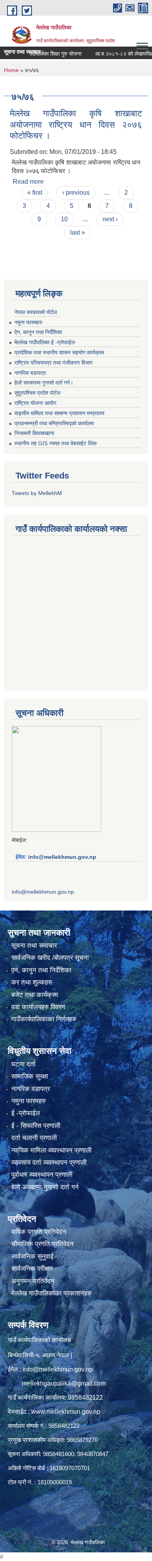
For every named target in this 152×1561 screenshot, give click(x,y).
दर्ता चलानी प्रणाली (34, 1138)
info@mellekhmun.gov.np (62, 857)
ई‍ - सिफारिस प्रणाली (35, 1125)
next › (110, 219)
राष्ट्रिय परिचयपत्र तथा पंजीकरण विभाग (53, 363)
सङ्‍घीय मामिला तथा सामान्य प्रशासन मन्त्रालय (59, 413)
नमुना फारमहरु (28, 322)
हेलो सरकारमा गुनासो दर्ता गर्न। (43, 382)
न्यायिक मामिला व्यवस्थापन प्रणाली (51, 1150)
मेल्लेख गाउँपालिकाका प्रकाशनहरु (51, 1293)
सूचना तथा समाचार (34, 945)
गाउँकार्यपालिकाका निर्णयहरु (43, 1019)
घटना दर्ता (23, 1064)
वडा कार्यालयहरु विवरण (38, 1007)
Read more (28, 181)
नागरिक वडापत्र (30, 1089)
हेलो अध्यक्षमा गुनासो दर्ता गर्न (45, 1187)
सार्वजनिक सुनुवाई (32, 1256)
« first (34, 192)
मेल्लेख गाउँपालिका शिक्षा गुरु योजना (36, 54)
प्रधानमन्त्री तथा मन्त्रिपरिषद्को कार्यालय (54, 423)
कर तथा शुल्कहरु (31, 982)
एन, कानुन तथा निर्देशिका (41, 970)
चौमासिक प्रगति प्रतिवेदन (42, 1244)
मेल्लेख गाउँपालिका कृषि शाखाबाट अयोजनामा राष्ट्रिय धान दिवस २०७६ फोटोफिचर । (76, 124)
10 (64, 219)
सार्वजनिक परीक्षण (32, 1268)
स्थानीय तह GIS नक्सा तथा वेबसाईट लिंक (55, 443)
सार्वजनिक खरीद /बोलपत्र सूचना (50, 957)
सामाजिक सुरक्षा (29, 1076)
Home (11, 70)
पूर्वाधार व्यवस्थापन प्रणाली (41, 1174)
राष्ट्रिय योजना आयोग (35, 403)
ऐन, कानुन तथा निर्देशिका (38, 332)
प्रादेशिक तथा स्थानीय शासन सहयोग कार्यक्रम (59, 352)
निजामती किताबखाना (34, 433)
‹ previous (76, 192)
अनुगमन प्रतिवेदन (33, 1281)
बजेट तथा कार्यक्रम (34, 995)
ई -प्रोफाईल (25, 1113)
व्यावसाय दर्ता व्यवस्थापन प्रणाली (49, 1162)
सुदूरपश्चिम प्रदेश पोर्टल (37, 393)
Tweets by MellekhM (37, 493)
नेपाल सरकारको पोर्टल (35, 312)
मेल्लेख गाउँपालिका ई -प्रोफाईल (44, 342)
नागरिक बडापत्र (30, 373)
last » (77, 232)
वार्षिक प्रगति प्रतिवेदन (38, 1232)
